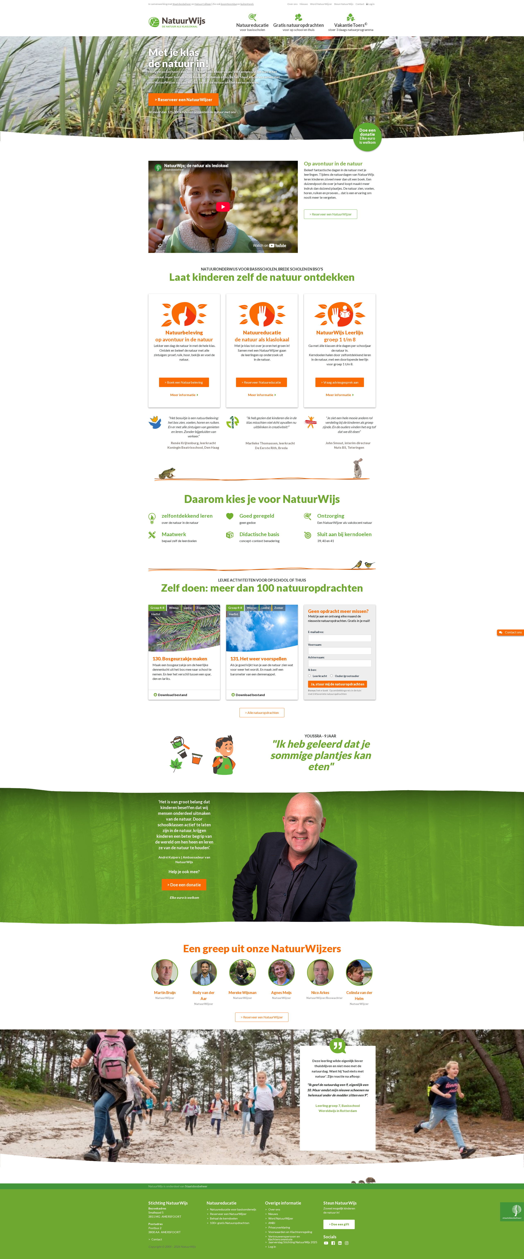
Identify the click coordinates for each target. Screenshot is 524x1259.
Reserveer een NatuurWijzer (228, 1214)
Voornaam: (315, 644)
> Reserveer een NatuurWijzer (183, 99)
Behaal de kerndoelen (224, 1218)
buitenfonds (247, 4)
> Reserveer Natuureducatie (261, 382)
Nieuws (304, 4)
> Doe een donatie (184, 884)
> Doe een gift (339, 1224)
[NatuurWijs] (176, 22)
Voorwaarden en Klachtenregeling (290, 1232)
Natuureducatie (221, 1203)
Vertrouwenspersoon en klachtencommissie (284, 1238)
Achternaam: (316, 657)
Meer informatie (182, 395)
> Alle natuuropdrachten (262, 712)
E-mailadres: (316, 632)
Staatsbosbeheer (182, 4)
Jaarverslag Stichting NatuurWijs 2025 (292, 1242)
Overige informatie (283, 1203)
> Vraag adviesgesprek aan (339, 382)
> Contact (155, 1239)
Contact (360, 4)
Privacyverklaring (279, 1227)
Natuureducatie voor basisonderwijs (233, 1209)
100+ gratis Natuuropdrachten (229, 1223)
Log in (371, 4)
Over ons (292, 4)
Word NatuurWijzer (321, 4)
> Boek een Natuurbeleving (184, 382)
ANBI (271, 1223)
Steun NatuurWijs (343, 4)
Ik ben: (312, 669)
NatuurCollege (203, 4)
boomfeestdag (229, 4)
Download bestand (172, 695)
